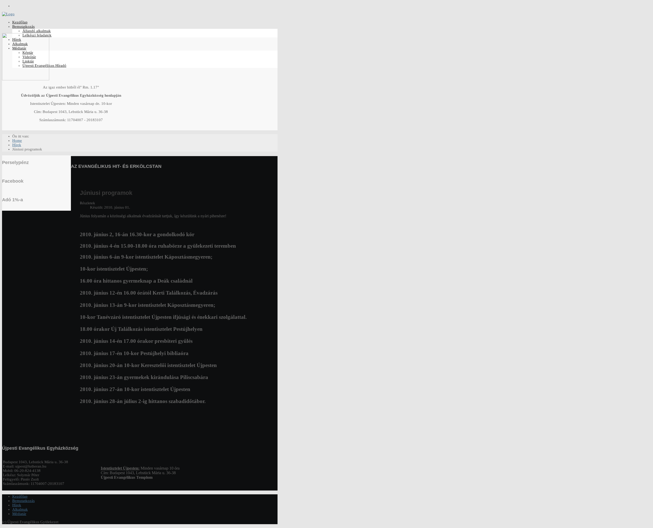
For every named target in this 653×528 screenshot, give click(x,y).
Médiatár (19, 514)
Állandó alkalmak (36, 31)
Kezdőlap (20, 22)
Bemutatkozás (23, 26)
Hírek (16, 505)
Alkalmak (20, 509)
